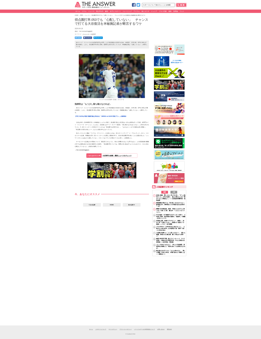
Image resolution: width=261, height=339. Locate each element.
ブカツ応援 (163, 11)
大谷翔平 (93, 34)
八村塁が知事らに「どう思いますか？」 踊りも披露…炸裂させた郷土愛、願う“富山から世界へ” (170, 234)
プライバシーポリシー (125, 329)
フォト (182, 11)
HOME (76, 15)
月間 (174, 192)
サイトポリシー (113, 329)
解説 (106, 11)
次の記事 (92, 205)
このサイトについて (100, 329)
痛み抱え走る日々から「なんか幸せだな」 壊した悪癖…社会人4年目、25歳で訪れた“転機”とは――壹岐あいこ (170, 252)
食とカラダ (145, 11)
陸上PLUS (99, 11)
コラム (84, 11)
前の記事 (131, 205)
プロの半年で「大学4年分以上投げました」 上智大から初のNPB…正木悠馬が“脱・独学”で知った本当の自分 (170, 228)
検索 (181, 5)
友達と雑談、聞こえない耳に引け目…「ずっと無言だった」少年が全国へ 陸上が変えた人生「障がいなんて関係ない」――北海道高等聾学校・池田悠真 (170, 197)
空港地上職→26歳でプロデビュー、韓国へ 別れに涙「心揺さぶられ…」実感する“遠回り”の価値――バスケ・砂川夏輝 (170, 222)
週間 (164, 192)
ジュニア (154, 11)
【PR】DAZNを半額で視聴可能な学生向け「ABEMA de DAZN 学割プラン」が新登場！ (101, 116)
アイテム (137, 11)
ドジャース (86, 34)
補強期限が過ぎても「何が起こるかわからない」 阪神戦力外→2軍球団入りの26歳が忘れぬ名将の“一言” (170, 204)
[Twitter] (138, 5)
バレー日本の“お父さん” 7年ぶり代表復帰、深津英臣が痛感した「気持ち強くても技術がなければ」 (170, 246)
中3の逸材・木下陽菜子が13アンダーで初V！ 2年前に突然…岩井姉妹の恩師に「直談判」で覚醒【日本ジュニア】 (170, 216)
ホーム (77, 11)
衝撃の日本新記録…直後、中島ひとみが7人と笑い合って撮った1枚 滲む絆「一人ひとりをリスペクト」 (170, 210)
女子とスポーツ (115, 11)
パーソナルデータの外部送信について (144, 329)
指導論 (175, 11)
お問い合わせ (161, 329)
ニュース (91, 11)
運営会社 (169, 329)
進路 (169, 11)
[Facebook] (134, 5)
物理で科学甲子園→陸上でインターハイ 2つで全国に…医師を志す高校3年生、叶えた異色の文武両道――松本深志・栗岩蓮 (170, 240)
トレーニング (127, 11)
